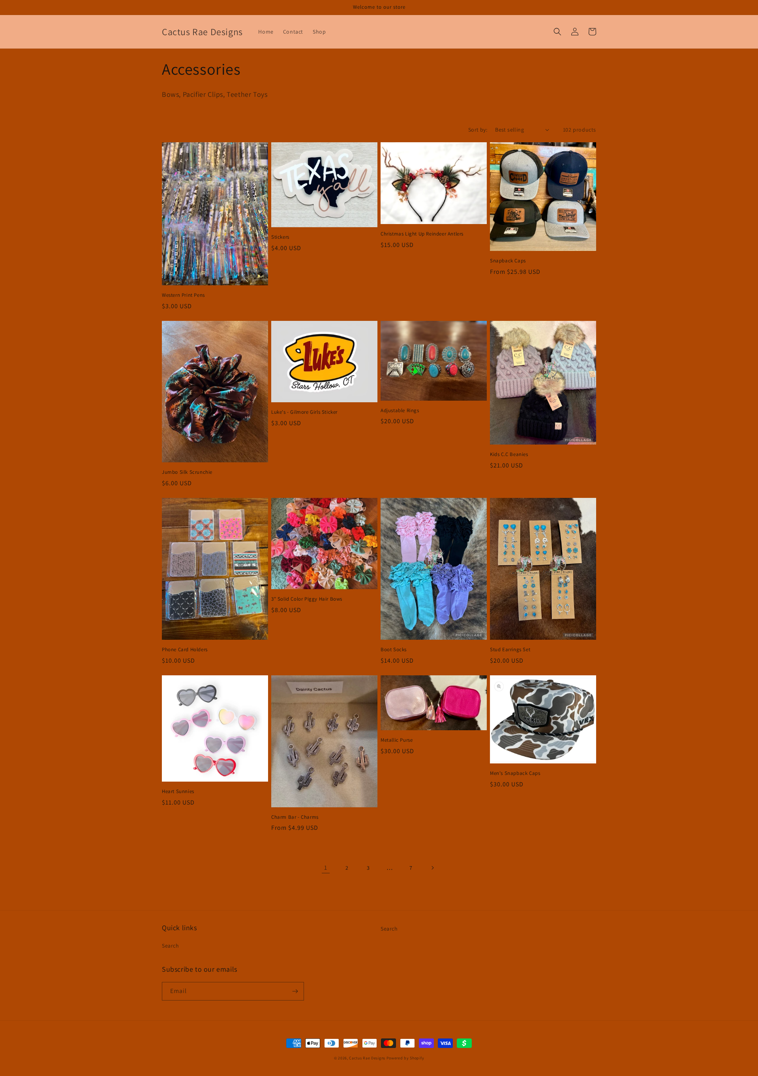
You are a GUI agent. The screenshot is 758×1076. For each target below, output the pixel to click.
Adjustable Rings (400, 410)
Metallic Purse (397, 740)
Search (170, 945)
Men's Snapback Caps (515, 773)
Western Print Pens (183, 295)
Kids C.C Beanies (509, 454)
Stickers (280, 237)
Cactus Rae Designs (367, 1058)
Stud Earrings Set (510, 649)
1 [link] (325, 867)
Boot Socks (394, 649)
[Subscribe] (295, 991)
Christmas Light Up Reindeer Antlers (422, 234)
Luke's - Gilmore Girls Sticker (304, 412)
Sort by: (477, 129)
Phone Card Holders (185, 649)
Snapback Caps (508, 261)
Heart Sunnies (178, 791)
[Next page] (432, 867)
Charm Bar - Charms (295, 817)
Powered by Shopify (405, 1058)
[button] (557, 31)
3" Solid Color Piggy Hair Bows (306, 599)
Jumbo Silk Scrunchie (187, 472)
